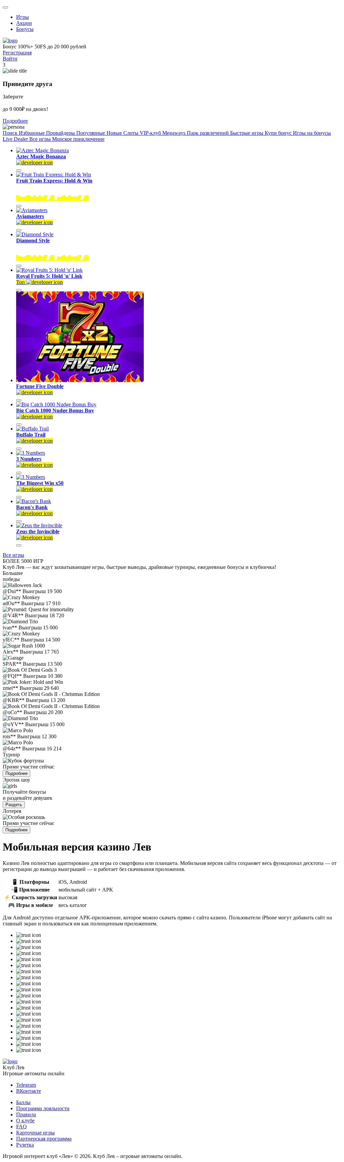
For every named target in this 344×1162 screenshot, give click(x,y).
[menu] (5, 7)
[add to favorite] (19, 170)
